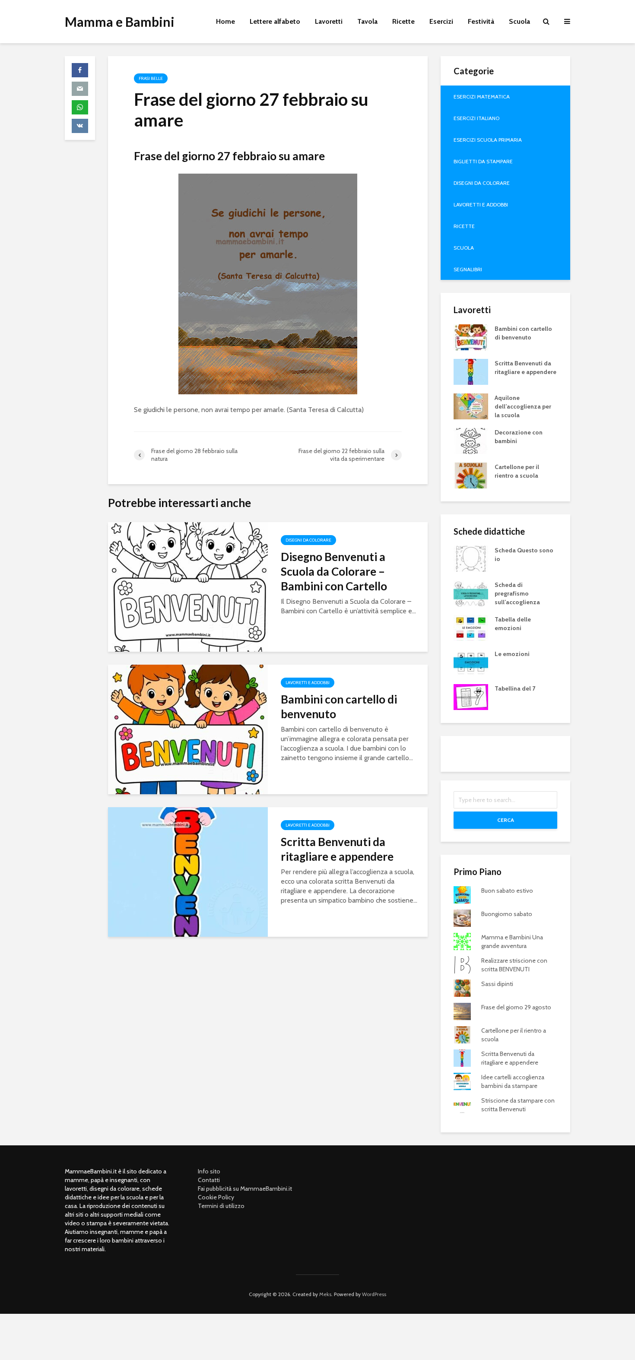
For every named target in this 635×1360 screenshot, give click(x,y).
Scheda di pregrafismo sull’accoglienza (517, 593)
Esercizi (441, 21)
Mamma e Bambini (120, 21)
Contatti (209, 1180)
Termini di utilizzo (221, 1206)
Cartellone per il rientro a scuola (517, 471)
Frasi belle (151, 78)
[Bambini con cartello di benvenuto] (188, 729)
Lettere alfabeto (275, 21)
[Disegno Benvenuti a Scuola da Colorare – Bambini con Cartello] (188, 586)
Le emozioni (512, 654)
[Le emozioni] (471, 662)
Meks (325, 1294)
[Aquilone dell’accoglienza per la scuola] (471, 405)
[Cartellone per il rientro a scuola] (471, 475)
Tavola (367, 21)
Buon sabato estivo (507, 890)
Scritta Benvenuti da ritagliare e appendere (337, 849)
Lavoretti (329, 21)
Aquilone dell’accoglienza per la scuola (523, 406)
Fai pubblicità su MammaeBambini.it (245, 1188)
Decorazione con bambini (519, 436)
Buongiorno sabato (506, 914)
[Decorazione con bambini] (471, 440)
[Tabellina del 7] (471, 696)
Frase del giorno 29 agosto (516, 1007)
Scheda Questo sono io (524, 554)
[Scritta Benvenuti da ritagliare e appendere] (188, 871)
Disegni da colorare (308, 540)
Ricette (403, 21)
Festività (481, 21)
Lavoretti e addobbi (308, 682)
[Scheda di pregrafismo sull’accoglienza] (471, 592)
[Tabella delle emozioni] (471, 627)
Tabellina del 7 (515, 688)
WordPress (374, 1294)
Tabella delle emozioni (513, 623)
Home (225, 21)
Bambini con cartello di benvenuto (339, 706)
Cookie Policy (216, 1197)
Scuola (519, 21)
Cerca (505, 820)
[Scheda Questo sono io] (471, 558)
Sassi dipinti (497, 984)
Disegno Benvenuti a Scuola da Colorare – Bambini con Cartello (334, 571)
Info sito (209, 1171)
